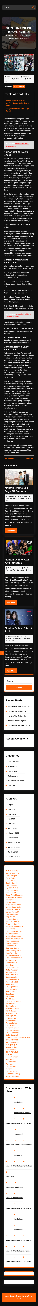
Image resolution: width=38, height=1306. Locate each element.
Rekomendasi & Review (16, 781)
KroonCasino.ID (12, 963)
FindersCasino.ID (12, 924)
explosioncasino (12, 934)
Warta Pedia (10, 878)
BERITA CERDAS (12, 871)
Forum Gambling (12, 890)
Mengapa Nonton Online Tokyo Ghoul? (17, 110)
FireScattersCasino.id (14, 897)
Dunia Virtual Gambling (14, 895)
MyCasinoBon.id (12, 888)
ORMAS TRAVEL (12, 1040)
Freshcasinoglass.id (13, 951)
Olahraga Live (13, 776)
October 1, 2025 (14, 568)
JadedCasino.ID (12, 919)
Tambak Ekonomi (12, 1028)
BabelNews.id (11, 984)
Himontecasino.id (12, 941)
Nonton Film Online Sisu (17, 711)
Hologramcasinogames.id (15, 938)
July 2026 (11, 809)
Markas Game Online (14, 907)
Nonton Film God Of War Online (20, 706)
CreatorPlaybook (12, 967)
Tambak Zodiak (11, 1025)
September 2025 (14, 857)
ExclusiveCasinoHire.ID (14, 926)
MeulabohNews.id (12, 980)
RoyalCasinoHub (12, 975)
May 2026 (11, 819)
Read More (12, 531)
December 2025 (14, 842)
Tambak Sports (11, 1071)
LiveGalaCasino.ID (13, 909)
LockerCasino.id (12, 902)
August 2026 (13, 805)
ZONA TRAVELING (13, 1052)
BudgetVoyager (12, 970)
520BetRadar (11, 1011)
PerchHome (10, 999)
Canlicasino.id (11, 883)
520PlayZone (11, 1006)
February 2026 (13, 833)
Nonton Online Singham (17, 721)
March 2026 (12, 828)
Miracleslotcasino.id (13, 936)
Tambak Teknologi (13, 1030)
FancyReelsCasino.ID (14, 931)
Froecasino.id (11, 946)
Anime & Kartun (14, 762)
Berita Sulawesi (12, 1035)
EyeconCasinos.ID (13, 922)
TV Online (11, 785)
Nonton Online (11, 36)
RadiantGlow (10, 992)
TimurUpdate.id (12, 987)
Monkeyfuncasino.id (13, 955)
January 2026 (13, 838)
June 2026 (12, 814)
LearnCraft (10, 965)
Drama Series (13, 766)
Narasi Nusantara (12, 873)
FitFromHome (11, 1021)
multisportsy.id (11, 1045)
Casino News (11, 900)
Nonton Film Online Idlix (17, 716)
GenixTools (10, 994)
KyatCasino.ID (11, 960)
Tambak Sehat (11, 1023)
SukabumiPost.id (12, 1042)
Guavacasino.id (12, 943)
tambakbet (10, 1123)
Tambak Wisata (12, 1050)
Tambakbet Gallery (13, 1074)
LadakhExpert (11, 1062)
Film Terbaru (25, 36)
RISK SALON (10, 1054)
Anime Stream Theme (13, 1296)
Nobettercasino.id (12, 953)
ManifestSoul (11, 972)
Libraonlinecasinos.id (14, 958)
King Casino (10, 917)
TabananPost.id (12, 982)
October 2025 (13, 852)
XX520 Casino (11, 1004)
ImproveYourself (12, 989)
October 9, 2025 (14, 496)
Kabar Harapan (11, 876)
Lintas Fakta (10, 880)
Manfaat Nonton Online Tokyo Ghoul (17, 104)
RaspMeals (10, 996)
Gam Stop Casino (12, 948)
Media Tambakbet (12, 1076)
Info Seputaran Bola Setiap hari (18, 1037)
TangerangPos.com (13, 1001)
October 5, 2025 (13, 77)
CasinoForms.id (11, 885)
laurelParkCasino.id (13, 905)
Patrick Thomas (12, 638)
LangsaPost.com (12, 1057)
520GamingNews (12, 1009)
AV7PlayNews (11, 1016)
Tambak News (11, 1066)
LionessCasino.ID (12, 912)
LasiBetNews (11, 1018)
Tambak (9, 1069)
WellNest (9, 1064)
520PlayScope (11, 1013)
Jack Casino (10, 929)
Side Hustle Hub (12, 1059)
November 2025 (14, 847)
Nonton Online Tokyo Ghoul (16, 100)
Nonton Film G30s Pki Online (19, 725)
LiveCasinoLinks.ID (13, 914)
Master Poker (11, 893)
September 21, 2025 (16, 636)
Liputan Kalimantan (13, 1033)
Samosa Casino (12, 977)
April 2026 (12, 824)
